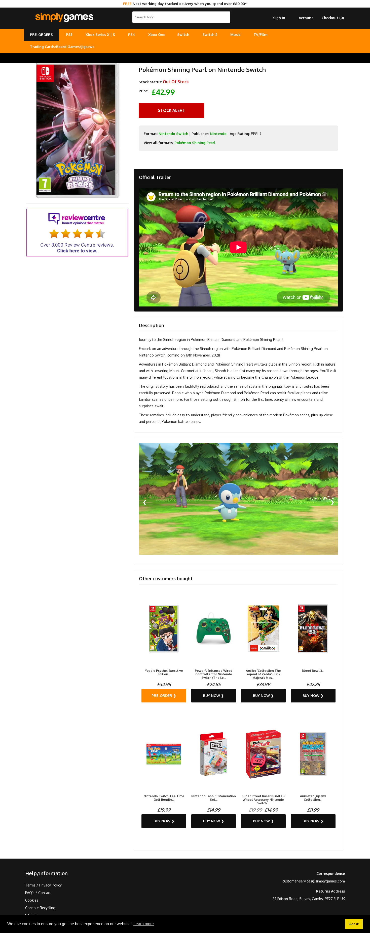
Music (235, 34)
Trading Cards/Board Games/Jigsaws (62, 47)
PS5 (69, 34)
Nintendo (218, 133)
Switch (183, 34)
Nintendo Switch (173, 133)
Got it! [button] (354, 924)
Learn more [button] (143, 924)
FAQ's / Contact (38, 893)
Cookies (31, 900)
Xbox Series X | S (100, 34)
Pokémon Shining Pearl (194, 143)
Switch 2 (209, 34)
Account (306, 18)
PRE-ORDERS (41, 34)
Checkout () (333, 18)
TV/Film (260, 34)
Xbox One (156, 34)
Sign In (279, 18)
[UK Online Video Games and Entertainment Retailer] (64, 18)
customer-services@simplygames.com (313, 881)
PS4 (131, 34)
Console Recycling (40, 908)
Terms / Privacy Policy (43, 885)
